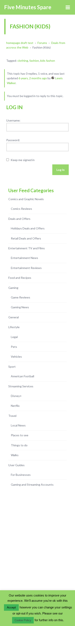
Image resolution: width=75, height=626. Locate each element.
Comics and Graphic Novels (26, 199)
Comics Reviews (21, 208)
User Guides (16, 465)
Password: (13, 140)
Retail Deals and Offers (26, 238)
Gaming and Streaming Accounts (32, 484)
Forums (42, 43)
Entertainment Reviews (26, 268)
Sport (12, 366)
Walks (15, 455)
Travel (12, 415)
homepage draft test (19, 43)
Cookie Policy (23, 620)
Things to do (19, 445)
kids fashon (47, 60)
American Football (22, 376)
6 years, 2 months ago (33, 78)
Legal (14, 337)
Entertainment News (24, 258)
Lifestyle (14, 327)
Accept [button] (11, 607)
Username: (13, 120)
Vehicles (16, 356)
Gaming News (20, 307)
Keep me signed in (23, 160)
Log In (60, 170)
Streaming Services (20, 386)
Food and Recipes (19, 277)
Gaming (13, 287)
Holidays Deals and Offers (28, 228)
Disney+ (16, 396)
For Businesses (21, 474)
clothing (23, 60)
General (13, 317)
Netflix (15, 405)
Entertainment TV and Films (26, 248)
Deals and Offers (19, 218)
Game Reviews (20, 297)
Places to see (19, 435)
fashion (34, 60)
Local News (18, 425)
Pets (14, 346)
